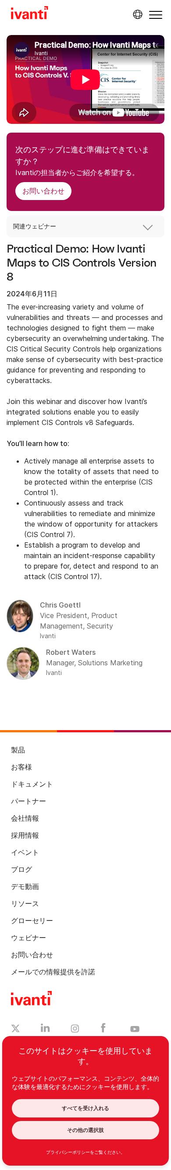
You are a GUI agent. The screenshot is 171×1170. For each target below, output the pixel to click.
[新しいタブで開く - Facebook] (103, 1030)
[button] (156, 14)
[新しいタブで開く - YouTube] (134, 1029)
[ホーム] (29, 14)
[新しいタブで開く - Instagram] (75, 1030)
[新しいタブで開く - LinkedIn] (45, 1030)
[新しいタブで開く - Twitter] (15, 1029)
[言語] (136, 14)
